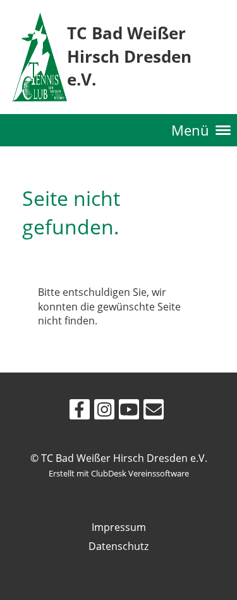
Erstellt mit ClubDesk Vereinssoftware (119, 473)
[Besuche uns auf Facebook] (80, 411)
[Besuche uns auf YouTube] (129, 411)
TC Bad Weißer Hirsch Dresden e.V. (129, 56)
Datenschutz (118, 546)
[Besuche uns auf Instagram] (104, 411)
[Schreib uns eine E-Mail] (153, 411)
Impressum (119, 527)
